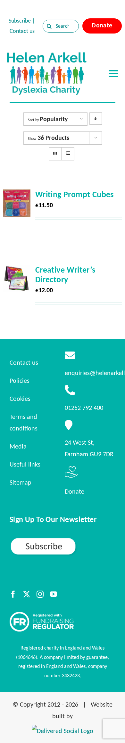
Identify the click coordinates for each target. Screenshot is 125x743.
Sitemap (20, 482)
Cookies (20, 398)
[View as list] (68, 153)
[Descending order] (95, 118)
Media (18, 446)
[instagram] (40, 594)
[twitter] (26, 594)
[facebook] (13, 594)
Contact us (22, 30)
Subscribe (20, 20)
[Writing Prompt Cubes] (16, 195)
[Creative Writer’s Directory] (16, 271)
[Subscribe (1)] (62, 540)
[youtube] (53, 594)
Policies (19, 380)
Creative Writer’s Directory (65, 275)
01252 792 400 (84, 407)
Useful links (25, 464)
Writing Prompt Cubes (74, 194)
